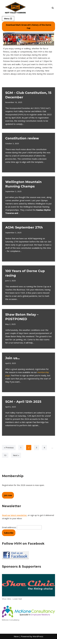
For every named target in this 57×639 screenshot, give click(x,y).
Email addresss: (9, 527)
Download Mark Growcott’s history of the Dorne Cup (28, 26)
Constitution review (22, 138)
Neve (16, 636)
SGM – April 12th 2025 (23, 402)
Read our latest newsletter (14, 515)
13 (5, 455)
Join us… (12, 358)
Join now (8, 495)
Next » (16, 455)
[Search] (53, 8)
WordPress (38, 636)
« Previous (9, 447)
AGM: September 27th (24, 227)
